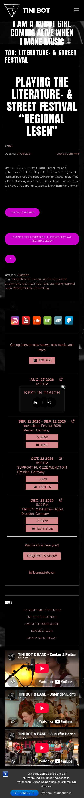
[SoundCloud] (36, 320)
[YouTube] (26, 320)
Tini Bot (36, 10)
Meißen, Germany (36, 430)
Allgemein (23, 274)
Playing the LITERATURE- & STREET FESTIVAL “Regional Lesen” (42, 239)
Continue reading (23, 212)
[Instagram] (15, 320)
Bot (10, 145)
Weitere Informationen (56, 793)
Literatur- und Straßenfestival (49, 279)
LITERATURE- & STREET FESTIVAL (27, 283)
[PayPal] (69, 320)
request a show (42, 556)
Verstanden (24, 793)
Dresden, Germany (30, 472)
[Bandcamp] (58, 320)
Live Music (56, 283)
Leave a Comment (68, 153)
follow (45, 360)
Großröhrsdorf (21, 279)
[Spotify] (47, 320)
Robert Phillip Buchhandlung (31, 288)
